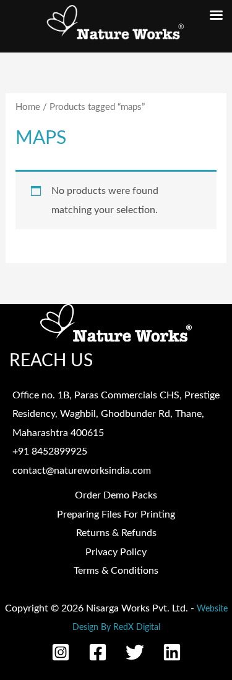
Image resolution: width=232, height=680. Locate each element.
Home (27, 107)
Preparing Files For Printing (116, 514)
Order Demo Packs (116, 495)
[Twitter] (135, 652)
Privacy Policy (116, 552)
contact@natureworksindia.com (81, 471)
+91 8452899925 (49, 451)
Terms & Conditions (116, 571)
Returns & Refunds (116, 533)
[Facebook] (97, 652)
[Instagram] (60, 652)
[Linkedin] (172, 652)
